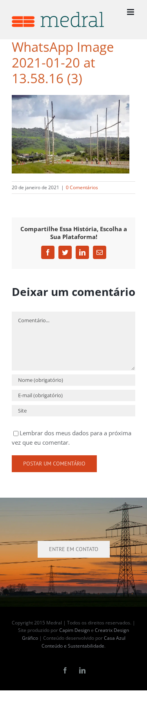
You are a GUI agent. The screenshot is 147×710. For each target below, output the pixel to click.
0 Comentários (82, 187)
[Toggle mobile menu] (131, 12)
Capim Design (74, 630)
